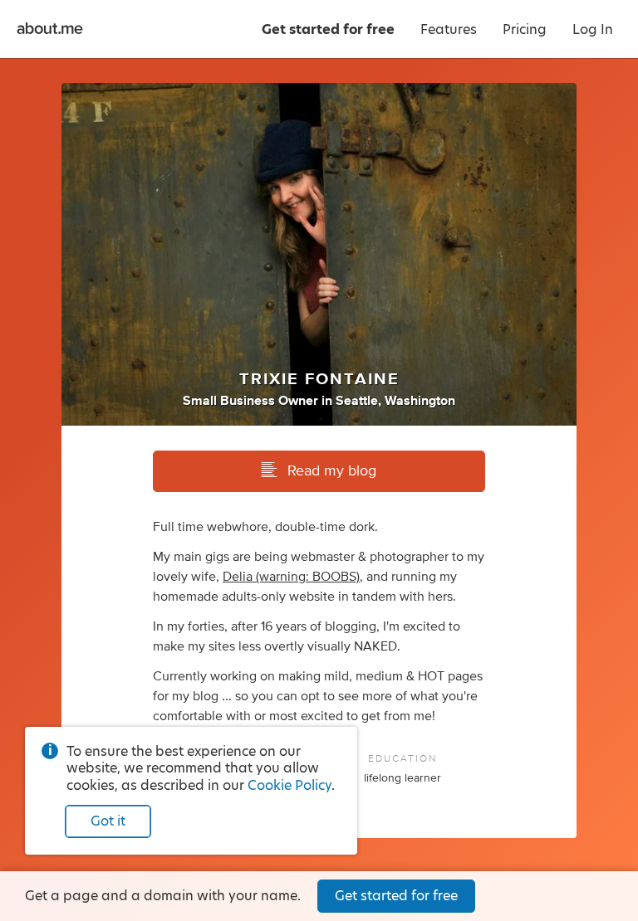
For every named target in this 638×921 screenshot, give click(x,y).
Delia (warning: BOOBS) (291, 576)
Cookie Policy (289, 785)
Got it (108, 821)
